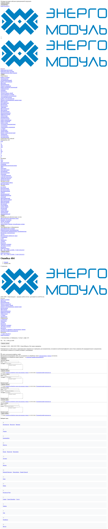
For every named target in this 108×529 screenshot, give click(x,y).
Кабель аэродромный (6, 81)
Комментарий (4, 369)
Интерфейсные (5, 103)
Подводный (4, 208)
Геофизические (5, 88)
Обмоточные (4, 115)
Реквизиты (3, 240)
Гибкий (3, 192)
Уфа (4, 513)
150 (2, 147)
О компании (4, 237)
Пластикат (3, 168)
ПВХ (2, 167)
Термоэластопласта (6, 178)
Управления (4, 134)
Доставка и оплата (6, 245)
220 (2, 151)
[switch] (1, 372)
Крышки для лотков (6, 219)
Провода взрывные (6, 86)
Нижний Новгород (7, 472)
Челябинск (5, 519)
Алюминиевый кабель (7, 182)
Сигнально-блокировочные (8, 124)
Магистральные (5, 108)
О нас (2, 238)
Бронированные (5, 84)
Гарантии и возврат (6, 244)
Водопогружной (5, 189)
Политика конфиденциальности (9, 331)
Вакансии (3, 242)
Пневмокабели (5, 117)
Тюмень (5, 506)
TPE (2, 161)
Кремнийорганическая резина (9, 165)
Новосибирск (16, 472)
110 (1, 145)
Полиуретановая (5, 172)
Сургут (18, 499)
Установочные (4, 135)
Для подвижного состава (7, 94)
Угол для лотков (5, 222)
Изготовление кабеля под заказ (9, 235)
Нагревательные (5, 111)
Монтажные (4, 110)
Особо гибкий (4, 206)
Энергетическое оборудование (9, 73)
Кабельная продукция (6, 70)
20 (1, 150)
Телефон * (3, 363)
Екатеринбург (4, 4)
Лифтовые (3, 107)
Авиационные (4, 78)
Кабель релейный (5, 121)
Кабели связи (4, 123)
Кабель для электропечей (7, 98)
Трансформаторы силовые (8, 228)
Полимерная (4, 171)
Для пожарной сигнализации (8, 96)
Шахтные (3, 83)
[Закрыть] (1, 353)
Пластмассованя (5, 169)
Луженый (3, 197)
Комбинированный (6, 195)
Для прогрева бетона (6, 97)
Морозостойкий (5, 202)
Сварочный (4, 209)
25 (1, 152)
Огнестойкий (4, 205)
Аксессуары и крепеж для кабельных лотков (13, 224)
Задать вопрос (4, 413)
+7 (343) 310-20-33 (6, 333)
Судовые (3, 128)
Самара (4, 499)
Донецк (5, 431)
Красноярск (16, 451)
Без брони (3, 187)
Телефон (3, 392)
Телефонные (4, 130)
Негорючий (4, 204)
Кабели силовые (5, 77)
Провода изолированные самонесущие (11, 100)
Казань (4, 451)
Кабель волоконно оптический (9, 87)
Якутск (4, 526)
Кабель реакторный (6, 120)
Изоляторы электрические (8, 233)
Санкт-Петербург (11, 499)
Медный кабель (5, 184)
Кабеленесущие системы (7, 71)
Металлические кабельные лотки (10, 218)
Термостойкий (4, 211)
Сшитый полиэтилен (6, 177)
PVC (2, 160)
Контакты (3, 247)
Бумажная (3, 164)
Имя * (2, 362)
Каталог (3, 68)
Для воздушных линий (7, 93)
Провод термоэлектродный (8, 133)
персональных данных (45, 355)
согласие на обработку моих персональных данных (17, 372)
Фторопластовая (5, 179)
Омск (4, 479)
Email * (3, 391)
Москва (4, 465)
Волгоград (12, 424)
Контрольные (4, 105)
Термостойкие (4, 131)
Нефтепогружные (5, 114)
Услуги (2, 234)
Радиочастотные (5, 118)
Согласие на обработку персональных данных (13, 329)
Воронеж (18, 424)
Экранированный (5, 214)
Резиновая (3, 174)
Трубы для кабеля (5, 221)
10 (1, 144)
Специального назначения (8, 127)
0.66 (2, 141)
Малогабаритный (5, 198)
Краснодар (9, 451)
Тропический (4, 212)
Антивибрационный (6, 80)
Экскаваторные (5, 137)
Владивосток (6, 424)
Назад (2, 74)
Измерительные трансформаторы (10, 230)
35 (1, 155)
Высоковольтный (5, 191)
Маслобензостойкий (6, 199)
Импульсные (4, 101)
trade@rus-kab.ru (5, 6)
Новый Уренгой (24, 472)
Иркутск (5, 445)
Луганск (5, 458)
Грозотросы (4, 91)
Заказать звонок (5, 2)
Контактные (4, 104)
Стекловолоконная (6, 175)
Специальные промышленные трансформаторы (13, 231)
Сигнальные (4, 125)
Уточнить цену (4, 399)
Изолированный (5, 194)
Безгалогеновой (5, 162)
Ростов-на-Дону (7, 492)
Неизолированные (6, 113)
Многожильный (5, 201)
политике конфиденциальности (34, 357)
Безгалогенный (5, 188)
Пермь (4, 485)
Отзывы (3, 241)
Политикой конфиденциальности (43, 372)
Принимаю (3, 358)
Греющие (3, 90)
